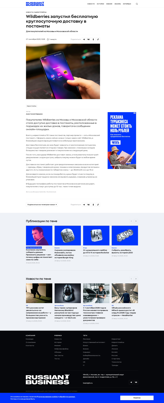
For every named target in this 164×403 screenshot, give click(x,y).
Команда (29, 339)
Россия (114, 355)
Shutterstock (51, 192)
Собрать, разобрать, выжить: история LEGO (122, 251)
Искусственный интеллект (94, 342)
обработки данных (67, 397)
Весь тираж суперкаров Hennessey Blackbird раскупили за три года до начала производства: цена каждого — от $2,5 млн (68, 313)
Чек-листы (58, 355)
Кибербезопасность (91, 355)
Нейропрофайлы (61, 349)
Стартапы (116, 359)
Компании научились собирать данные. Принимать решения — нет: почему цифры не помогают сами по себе (39, 255)
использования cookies (48, 397)
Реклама (86, 339)
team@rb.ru (88, 383)
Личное (115, 349)
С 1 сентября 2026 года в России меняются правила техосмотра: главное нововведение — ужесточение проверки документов (95, 314)
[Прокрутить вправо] (136, 221)
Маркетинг (116, 339)
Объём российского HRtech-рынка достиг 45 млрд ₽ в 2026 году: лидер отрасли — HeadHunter (124, 311)
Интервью (127, 4)
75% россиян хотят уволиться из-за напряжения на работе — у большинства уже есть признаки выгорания (38, 313)
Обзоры (117, 4)
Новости (91, 4)
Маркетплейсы (40, 12)
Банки (85, 345)
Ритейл (114, 352)
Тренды (115, 365)
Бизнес (86, 349)
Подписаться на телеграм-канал (41, 204)
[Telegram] (131, 382)
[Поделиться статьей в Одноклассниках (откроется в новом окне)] (93, 39)
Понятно (136, 398)
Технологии (116, 362)
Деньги (114, 345)
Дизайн (86, 359)
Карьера (86, 352)
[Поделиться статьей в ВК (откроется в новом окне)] (89, 39)
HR (84, 362)
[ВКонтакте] (136, 382)
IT (83, 365)
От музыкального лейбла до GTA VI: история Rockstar (96, 251)
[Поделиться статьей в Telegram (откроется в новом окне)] (84, 39)
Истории (100, 4)
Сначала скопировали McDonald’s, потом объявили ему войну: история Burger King (65, 253)
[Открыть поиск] (137, 4)
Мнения (109, 4)
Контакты (30, 345)
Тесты (57, 359)
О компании (31, 342)
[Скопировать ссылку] (98, 39)
